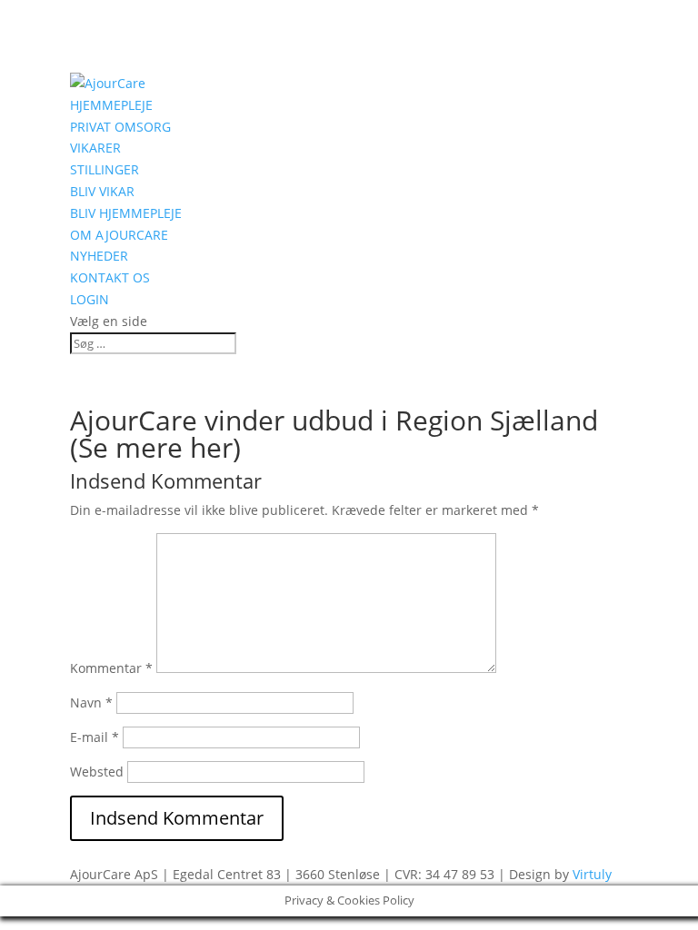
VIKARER (95, 147)
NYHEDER (99, 255)
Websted (97, 771)
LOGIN (89, 299)
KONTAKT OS (110, 277)
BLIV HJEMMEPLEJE (126, 213)
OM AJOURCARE (119, 234)
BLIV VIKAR (102, 191)
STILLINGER (104, 169)
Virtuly (592, 874)
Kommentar (111, 668)
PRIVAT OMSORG (120, 126)
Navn (91, 702)
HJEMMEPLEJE (111, 105)
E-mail (94, 737)
